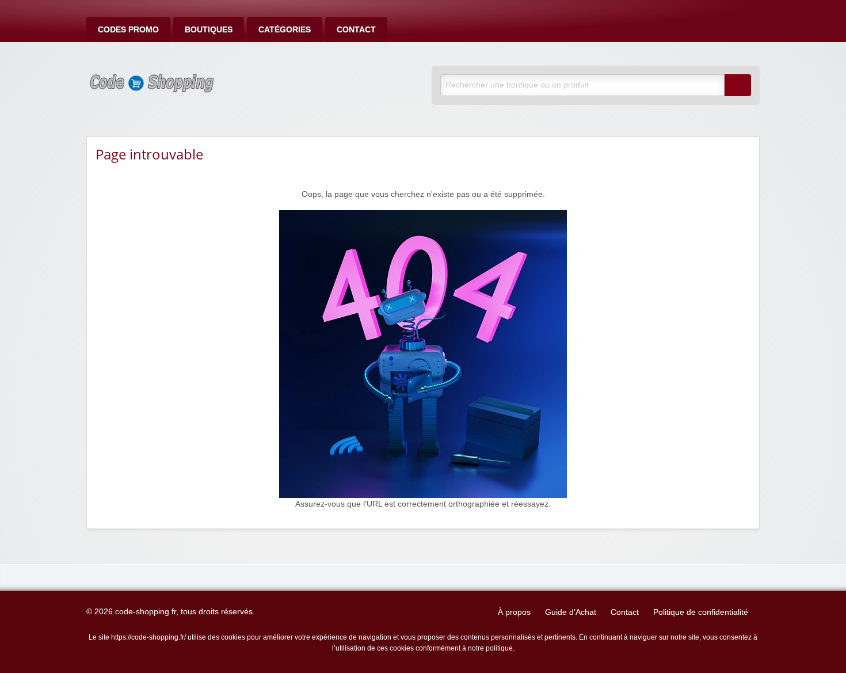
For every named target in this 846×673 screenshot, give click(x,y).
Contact (356, 29)
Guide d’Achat (570, 612)
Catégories (284, 29)
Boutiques (209, 29)
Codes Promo (128, 29)
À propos (514, 612)
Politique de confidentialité (700, 612)
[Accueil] (423, 353)
